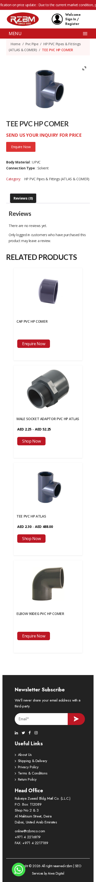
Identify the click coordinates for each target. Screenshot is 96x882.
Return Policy (27, 779)
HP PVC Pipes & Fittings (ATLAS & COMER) (56, 179)
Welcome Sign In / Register (73, 19)
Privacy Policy (28, 767)
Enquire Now (21, 146)
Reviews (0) (23, 198)
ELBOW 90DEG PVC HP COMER (40, 613)
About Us (25, 754)
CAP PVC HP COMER (32, 321)
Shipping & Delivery (32, 761)
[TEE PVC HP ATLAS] (48, 486)
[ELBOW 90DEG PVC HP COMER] (48, 583)
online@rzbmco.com (30, 831)
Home (15, 44)
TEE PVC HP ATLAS (31, 516)
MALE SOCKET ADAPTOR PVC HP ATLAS (47, 418)
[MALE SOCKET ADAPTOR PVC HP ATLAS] (48, 388)
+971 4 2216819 (28, 837)
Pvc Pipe (31, 44)
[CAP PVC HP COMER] (48, 291)
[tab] (23, 198)
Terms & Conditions (33, 773)
